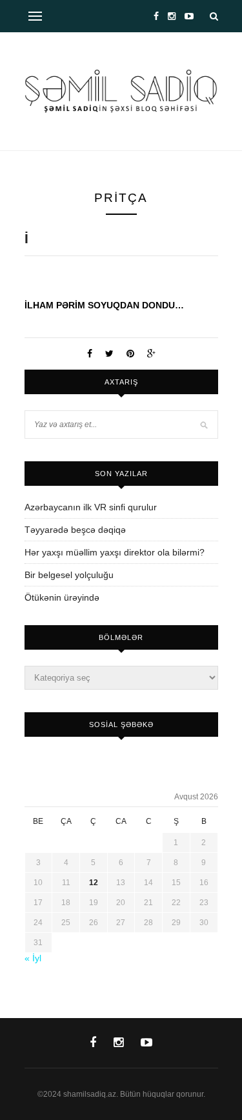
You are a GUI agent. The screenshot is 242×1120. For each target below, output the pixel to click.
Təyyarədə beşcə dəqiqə (75, 530)
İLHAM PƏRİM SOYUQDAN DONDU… (104, 305)
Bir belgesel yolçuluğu (69, 575)
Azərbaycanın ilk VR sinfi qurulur (91, 507)
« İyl (33, 958)
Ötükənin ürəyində (62, 597)
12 (93, 882)
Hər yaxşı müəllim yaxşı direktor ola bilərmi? (115, 552)
